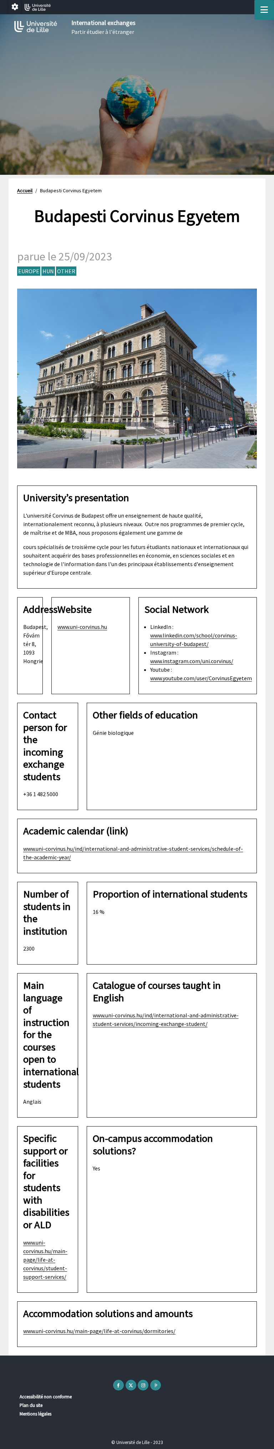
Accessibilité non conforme (46, 1397)
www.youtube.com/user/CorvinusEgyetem (201, 678)
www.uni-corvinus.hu (82, 626)
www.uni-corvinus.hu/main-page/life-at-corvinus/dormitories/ (99, 1330)
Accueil (24, 190)
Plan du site (31, 1405)
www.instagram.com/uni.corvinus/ (191, 661)
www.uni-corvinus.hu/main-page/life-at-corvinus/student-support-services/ (45, 1259)
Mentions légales (35, 1414)
